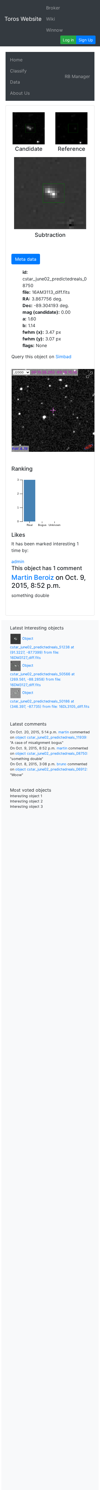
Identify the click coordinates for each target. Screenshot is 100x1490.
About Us (20, 93)
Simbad (63, 356)
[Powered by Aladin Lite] (88, 446)
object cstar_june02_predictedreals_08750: (51, 753)
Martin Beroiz (32, 577)
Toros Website (23, 19)
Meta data (25, 259)
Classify (18, 71)
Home (16, 59)
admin (17, 561)
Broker (53, 8)
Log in (68, 39)
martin (63, 732)
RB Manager (77, 76)
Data (15, 82)
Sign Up (86, 39)
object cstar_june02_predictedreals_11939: (51, 737)
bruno (61, 764)
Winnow (54, 30)
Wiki (50, 19)
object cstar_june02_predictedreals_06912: (51, 769)
